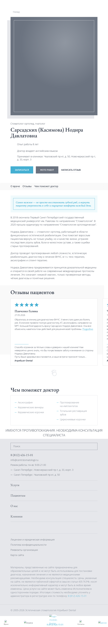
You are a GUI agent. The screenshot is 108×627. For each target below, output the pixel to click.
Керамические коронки (31, 412)
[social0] (12, 527)
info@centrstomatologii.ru (24, 460)
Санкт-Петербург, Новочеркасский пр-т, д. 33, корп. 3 (43, 469)
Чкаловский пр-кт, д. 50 (57, 156)
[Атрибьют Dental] (20, 5)
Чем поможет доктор (46, 186)
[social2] (25, 527)
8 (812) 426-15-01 (55, 624)
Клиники (17, 516)
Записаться (22, 169)
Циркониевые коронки (73, 419)
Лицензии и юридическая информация (33, 539)
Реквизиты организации (24, 549)
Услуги (15, 485)
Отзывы (27, 186)
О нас (14, 506)
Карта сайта (17, 555)
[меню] (102, 622)
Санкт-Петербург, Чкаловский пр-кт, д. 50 (37, 474)
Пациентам (18, 495)
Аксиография (25, 402)
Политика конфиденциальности (28, 544)
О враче (15, 186)
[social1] (18, 527)
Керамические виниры (30, 407)
